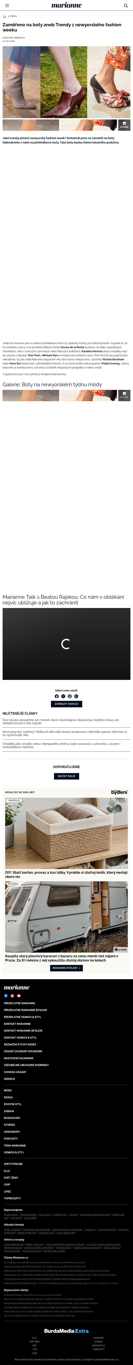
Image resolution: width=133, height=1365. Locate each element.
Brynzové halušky (12, 1251)
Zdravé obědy (30, 1218)
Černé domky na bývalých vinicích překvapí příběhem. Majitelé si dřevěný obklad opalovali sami (47, 1279)
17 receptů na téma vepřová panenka (103, 1244)
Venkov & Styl (14, 1152)
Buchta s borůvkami (32, 1251)
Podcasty (11, 1138)
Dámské (98, 1342)
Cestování (72, 1215)
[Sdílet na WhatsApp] (76, 696)
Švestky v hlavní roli (34, 1244)
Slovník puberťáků (28, 1215)
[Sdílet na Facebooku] (57, 696)
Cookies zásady (15, 1072)
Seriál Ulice (90, 1229)
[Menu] (7, 5)
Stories (9, 1124)
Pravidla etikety (11, 1215)
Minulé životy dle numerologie (36, 1229)
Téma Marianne (15, 1145)
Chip (7, 1184)
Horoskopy (12, 1131)
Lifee (7, 1191)
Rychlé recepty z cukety (54, 1251)
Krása (8, 1097)
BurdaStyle (98, 1345)
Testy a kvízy (44, 1215)
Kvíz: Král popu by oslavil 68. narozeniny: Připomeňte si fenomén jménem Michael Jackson (44, 1262)
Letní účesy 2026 (46, 1233)
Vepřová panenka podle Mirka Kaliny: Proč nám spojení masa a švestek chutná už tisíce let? (45, 1267)
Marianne (98, 1338)
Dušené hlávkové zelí (13, 1244)
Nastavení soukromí (18, 1058)
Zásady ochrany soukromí (23, 1051)
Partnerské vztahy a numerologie (67, 1229)
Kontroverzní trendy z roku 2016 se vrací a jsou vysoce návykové (32, 1295)
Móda (13, 16)
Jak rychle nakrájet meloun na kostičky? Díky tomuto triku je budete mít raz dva (39, 1316)
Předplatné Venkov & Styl (22, 1017)
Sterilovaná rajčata (13, 1248)
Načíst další (66, 776)
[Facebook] (6, 996)
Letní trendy (16, 1218)
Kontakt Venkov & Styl (20, 1037)
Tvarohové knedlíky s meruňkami (38, 1248)
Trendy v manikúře (12, 1229)
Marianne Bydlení (65, 968)
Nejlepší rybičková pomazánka (87, 1248)
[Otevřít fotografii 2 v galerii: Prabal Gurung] (88, 125)
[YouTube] (19, 996)
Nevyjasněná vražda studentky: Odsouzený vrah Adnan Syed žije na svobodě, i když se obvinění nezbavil (51, 1303)
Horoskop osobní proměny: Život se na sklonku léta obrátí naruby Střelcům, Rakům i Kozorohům (47, 1307)
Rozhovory (12, 1118)
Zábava (9, 1111)
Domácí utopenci (111, 1248)
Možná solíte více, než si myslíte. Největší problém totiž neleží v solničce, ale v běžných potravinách (48, 1311)
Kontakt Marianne (17, 1023)
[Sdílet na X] (63, 696)
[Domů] (66, 5)
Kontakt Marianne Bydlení (23, 1030)
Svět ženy (11, 1177)
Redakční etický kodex (20, 1044)
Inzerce (9, 1078)
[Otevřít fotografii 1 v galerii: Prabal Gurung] (31, 125)
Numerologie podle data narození (95, 1215)
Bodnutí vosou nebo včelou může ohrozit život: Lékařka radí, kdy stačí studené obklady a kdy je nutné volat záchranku (56, 1271)
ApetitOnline (13, 1164)
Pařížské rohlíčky (63, 1248)
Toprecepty (12, 1198)
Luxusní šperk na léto (65, 1233)
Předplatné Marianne (19, 1003)
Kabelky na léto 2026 (26, 1233)
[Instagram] (12, 996)
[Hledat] (126, 5)
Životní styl (13, 1104)
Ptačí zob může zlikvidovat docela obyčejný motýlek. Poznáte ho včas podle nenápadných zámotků (48, 1299)
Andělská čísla (59, 1215)
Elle (7, 1171)
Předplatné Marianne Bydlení (25, 1010)
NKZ (35, 1345)
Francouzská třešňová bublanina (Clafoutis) (65, 1244)
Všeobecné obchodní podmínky (26, 1065)
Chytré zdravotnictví (107, 1229)
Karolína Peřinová (14, 38)
